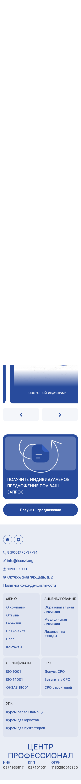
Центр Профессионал (40, 751)
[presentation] (21, 414)
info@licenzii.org (20, 560)
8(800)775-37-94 (22, 552)
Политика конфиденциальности (29, 585)
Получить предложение (40, 510)
